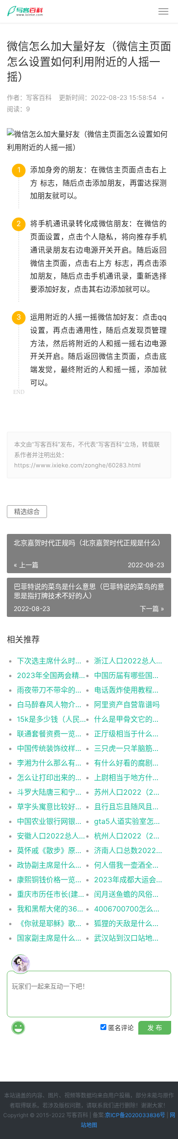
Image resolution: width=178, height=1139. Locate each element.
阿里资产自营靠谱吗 (127, 704)
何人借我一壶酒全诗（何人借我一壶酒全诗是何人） (128, 865)
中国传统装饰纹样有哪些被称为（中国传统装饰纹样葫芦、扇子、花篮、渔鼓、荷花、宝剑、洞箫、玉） (51, 748)
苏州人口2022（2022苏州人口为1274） (128, 792)
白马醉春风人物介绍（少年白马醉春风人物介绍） (51, 704)
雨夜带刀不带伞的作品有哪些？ (51, 689)
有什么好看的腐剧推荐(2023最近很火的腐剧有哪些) (128, 762)
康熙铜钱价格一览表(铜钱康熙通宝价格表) (51, 879)
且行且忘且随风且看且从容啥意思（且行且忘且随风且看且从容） (128, 806)
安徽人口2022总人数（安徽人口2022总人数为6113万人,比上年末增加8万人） (51, 835)
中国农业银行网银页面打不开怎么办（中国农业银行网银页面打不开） (51, 821)
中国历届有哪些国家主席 (128, 675)
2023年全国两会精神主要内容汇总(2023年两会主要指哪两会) (51, 675)
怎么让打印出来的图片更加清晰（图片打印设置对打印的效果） (51, 777)
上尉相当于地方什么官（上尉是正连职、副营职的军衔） (128, 777)
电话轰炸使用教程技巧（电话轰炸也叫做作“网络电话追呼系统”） (128, 689)
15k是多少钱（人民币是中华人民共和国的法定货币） (51, 719)
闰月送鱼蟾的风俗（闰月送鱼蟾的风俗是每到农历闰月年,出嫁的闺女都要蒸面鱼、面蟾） (128, 894)
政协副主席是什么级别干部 (51, 865)
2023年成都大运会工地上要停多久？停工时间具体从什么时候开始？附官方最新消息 (128, 879)
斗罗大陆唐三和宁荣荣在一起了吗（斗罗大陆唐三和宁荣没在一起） (51, 792)
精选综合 (27, 511)
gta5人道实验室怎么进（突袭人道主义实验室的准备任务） (128, 821)
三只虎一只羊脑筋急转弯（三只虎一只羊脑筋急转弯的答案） (128, 748)
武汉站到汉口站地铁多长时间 (128, 937)
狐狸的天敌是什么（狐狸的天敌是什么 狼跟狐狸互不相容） (128, 923)
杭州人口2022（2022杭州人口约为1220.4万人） (128, 835)
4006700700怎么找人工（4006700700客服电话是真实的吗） (128, 908)
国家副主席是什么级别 (51, 937)
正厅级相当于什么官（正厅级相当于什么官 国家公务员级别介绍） (128, 733)
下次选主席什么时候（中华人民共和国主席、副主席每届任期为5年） (51, 660)
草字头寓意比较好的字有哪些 (51, 806)
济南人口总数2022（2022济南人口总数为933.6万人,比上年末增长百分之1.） (128, 850)
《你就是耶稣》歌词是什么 (51, 923)
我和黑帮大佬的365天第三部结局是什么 (51, 908)
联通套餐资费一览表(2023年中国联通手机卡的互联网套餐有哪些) (51, 733)
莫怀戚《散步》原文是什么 (51, 850)
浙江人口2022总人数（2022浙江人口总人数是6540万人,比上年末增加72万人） (128, 660)
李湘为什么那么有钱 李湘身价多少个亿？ (51, 762)
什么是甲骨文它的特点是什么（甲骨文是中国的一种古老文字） (128, 719)
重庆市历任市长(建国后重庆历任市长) (51, 894)
